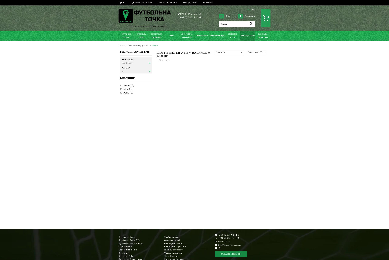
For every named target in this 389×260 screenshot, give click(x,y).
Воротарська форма (174, 243)
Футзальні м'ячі (172, 240)
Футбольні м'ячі (172, 237)
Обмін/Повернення (167, 3)
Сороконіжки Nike (128, 250)
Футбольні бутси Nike (130, 240)
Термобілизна (171, 256)
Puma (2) (128, 92)
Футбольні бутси (127, 237)
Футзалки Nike (126, 256)
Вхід (227, 16)
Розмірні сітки (189, 3)
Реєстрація (250, 16)
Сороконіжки (125, 246)
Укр (249, 10)
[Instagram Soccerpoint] (220, 248)
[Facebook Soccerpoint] (216, 248)
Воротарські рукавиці (175, 246)
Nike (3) (127, 89)
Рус (253, 10)
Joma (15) (128, 85)
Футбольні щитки (173, 253)
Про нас (123, 3)
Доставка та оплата (142, 3)
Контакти (208, 3)
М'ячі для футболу (173, 250)
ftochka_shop (224, 242)
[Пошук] (251, 24)
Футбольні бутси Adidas (131, 243)
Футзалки (123, 253)
